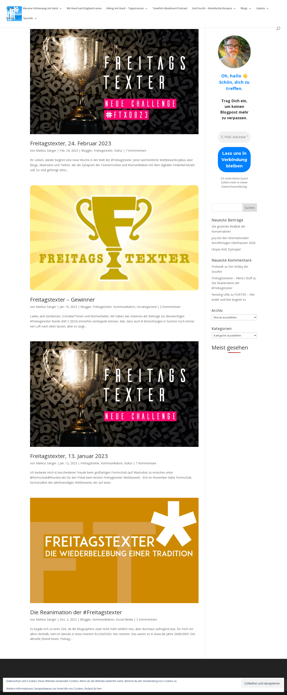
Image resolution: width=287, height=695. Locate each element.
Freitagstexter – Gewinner (62, 299)
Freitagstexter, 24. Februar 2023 (70, 143)
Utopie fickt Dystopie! (226, 249)
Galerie (260, 8)
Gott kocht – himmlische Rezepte (212, 8)
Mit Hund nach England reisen (84, 8)
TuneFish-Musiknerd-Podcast (170, 8)
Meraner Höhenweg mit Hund (40, 8)
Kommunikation (124, 307)
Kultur (118, 150)
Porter (10, 8)
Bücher (10, 18)
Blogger (86, 150)
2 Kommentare (170, 307)
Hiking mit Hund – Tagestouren (125, 8)
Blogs (244, 8)
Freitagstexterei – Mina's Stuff (232, 278)
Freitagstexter (103, 150)
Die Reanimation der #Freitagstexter (76, 612)
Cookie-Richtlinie (113, 688)
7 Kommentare (136, 150)
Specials (28, 18)
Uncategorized (147, 307)
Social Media (124, 619)
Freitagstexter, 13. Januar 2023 (69, 456)
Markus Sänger (46, 150)
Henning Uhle (221, 295)
